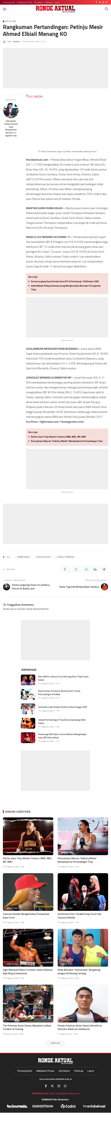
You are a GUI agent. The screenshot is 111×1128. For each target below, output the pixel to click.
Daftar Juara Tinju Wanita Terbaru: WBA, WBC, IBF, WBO (58, 436)
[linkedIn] (95, 569)
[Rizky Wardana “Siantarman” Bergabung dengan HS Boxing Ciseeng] (83, 948)
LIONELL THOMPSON (66, 557)
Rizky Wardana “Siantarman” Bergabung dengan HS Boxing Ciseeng (79, 971)
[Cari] (106, 9)
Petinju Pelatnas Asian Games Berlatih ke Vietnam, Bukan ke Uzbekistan (80, 1027)
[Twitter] (99, 2)
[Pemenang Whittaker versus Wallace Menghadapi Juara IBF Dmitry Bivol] (28, 737)
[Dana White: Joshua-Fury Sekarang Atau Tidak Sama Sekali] (28, 680)
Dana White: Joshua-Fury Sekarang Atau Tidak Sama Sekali (63, 678)
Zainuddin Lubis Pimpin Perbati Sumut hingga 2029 (62, 707)
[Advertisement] (55, 68)
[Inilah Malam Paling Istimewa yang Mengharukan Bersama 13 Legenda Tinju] (10, 110)
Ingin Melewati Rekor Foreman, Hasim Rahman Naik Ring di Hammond (28, 971)
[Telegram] (103, 569)
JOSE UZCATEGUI (43, 557)
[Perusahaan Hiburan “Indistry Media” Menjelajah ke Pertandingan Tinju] (83, 836)
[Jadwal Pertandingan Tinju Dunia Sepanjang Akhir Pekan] (28, 723)
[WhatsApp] (106, 2)
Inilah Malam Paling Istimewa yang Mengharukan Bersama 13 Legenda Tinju (11, 128)
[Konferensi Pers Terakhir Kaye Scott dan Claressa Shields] (83, 892)
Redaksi (16, 41)
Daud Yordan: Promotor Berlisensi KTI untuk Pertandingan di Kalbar (59, 692)
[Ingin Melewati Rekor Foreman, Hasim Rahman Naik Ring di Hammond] (28, 948)
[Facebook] (96, 2)
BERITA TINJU (10, 21)
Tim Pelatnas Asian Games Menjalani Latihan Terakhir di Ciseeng (27, 1027)
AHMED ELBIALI (24, 557)
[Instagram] (103, 2)
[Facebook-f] (46, 1086)
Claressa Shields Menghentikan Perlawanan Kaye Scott (26, 915)
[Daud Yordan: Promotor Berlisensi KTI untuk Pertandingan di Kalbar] (28, 694)
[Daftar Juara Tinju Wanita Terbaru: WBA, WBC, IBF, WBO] (28, 836)
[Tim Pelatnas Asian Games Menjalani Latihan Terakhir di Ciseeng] (28, 1003)
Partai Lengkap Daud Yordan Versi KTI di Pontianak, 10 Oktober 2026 (65, 281)
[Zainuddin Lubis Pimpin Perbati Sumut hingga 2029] (28, 708)
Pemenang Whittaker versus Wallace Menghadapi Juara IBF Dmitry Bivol (62, 736)
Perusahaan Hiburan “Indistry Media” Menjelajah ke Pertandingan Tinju (67, 441)
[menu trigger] (5, 9)
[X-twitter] (52, 1086)
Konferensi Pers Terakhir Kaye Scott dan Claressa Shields (79, 915)
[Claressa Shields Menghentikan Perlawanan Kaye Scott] (28, 892)
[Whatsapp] (65, 1086)
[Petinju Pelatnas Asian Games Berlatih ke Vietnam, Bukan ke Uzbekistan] (83, 1003)
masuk (21, 609)
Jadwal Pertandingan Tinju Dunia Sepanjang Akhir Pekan (62, 721)
